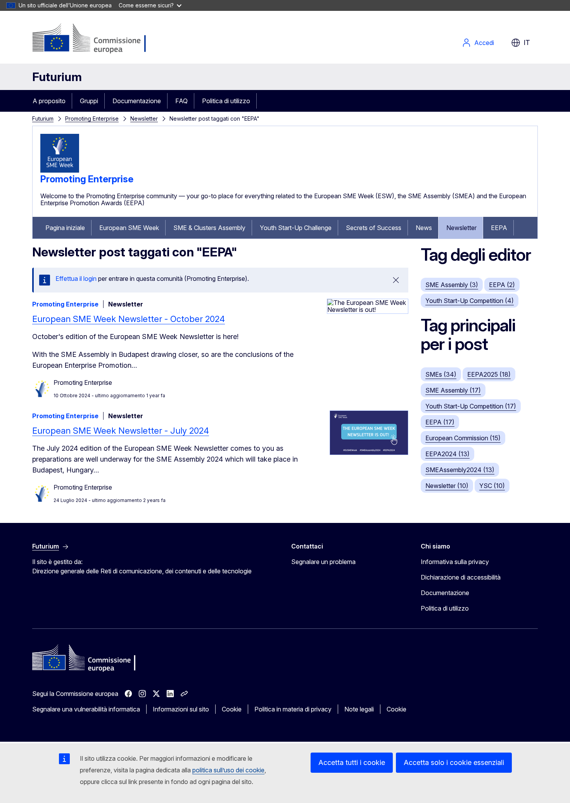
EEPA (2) (502, 285)
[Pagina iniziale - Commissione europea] (94, 38)
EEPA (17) (439, 422)
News (424, 228)
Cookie (232, 709)
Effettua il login (76, 278)
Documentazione (136, 101)
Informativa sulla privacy (455, 562)
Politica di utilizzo (226, 101)
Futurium (57, 77)
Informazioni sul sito (181, 709)
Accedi (484, 43)
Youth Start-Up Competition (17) (470, 406)
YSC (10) (492, 486)
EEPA (499, 228)
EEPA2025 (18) (489, 374)
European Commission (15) (463, 438)
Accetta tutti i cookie (351, 762)
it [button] (526, 42)
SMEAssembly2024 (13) (459, 470)
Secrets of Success (373, 228)
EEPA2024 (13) (447, 454)
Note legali (359, 709)
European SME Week (129, 228)
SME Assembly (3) (451, 285)
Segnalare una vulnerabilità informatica (86, 709)
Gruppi (89, 101)
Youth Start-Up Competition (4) (469, 301)
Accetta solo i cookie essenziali (454, 762)
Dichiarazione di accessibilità (461, 577)
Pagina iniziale (65, 228)
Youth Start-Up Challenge (296, 228)
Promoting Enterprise (92, 118)
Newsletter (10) (446, 486)
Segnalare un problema (323, 562)
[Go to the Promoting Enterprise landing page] (59, 170)
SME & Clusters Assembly (209, 228)
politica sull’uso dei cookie (228, 770)
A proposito (49, 101)
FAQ (181, 101)
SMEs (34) (440, 374)
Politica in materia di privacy (293, 709)
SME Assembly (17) (453, 390)
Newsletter (144, 118)
